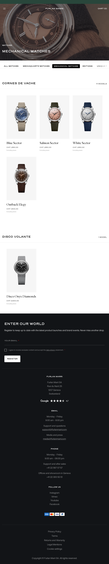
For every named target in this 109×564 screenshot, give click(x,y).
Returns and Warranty (54, 540)
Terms (55, 536)
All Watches (11, 66)
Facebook (54, 504)
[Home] (54, 8)
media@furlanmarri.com (54, 439)
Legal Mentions (54, 544)
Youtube (55, 500)
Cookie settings (54, 549)
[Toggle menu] (4, 8)
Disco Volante (16, 236)
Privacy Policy (54, 531)
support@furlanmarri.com (54, 429)
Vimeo (54, 496)
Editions (88, 66)
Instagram (54, 493)
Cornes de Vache (19, 83)
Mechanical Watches (66, 66)
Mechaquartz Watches (36, 66)
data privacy (50, 350)
